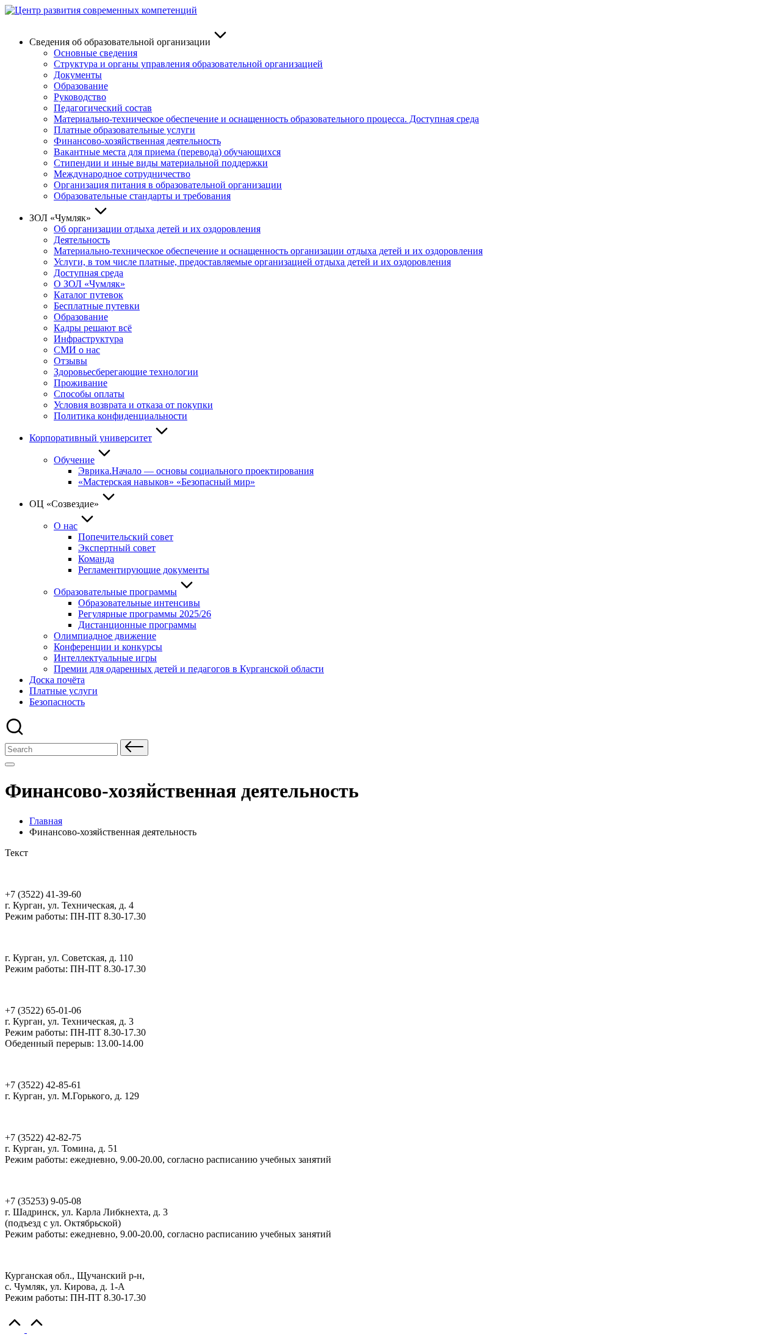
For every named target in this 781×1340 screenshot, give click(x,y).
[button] (134, 747)
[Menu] (10, 764)
